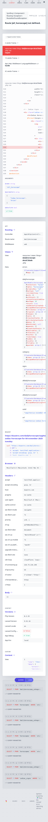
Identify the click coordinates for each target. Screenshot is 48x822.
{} (32, 272)
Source (14, 801)
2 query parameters (13, 709)
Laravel (32, 801)
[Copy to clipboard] (40, 187)
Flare (40, 798)
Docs (23, 801)
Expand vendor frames (14, 37)
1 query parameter (13, 694)
